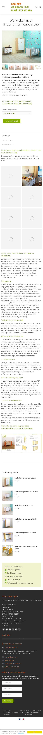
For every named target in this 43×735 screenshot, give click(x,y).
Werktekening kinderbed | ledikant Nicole (26, 547)
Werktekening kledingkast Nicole (25, 519)
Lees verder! (12, 175)
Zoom (6, 175)
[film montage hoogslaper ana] (21, 639)
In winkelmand (12, 121)
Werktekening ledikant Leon (24, 505)
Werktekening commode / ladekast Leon (26, 493)
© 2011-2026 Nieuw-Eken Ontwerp (7, 712)
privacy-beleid (21, 733)
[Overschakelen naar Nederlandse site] (20, 719)
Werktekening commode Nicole (25, 533)
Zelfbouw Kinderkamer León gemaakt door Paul (31, 201)
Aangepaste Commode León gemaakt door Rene (10, 222)
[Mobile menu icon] (3, 7)
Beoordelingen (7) (8, 145)
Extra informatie (7, 140)
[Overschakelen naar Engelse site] (23, 719)
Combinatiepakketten (9, 110)
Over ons (5, 625)
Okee (34, 732)
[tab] (21, 135)
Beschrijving (6, 136)
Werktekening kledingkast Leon (25, 478)
